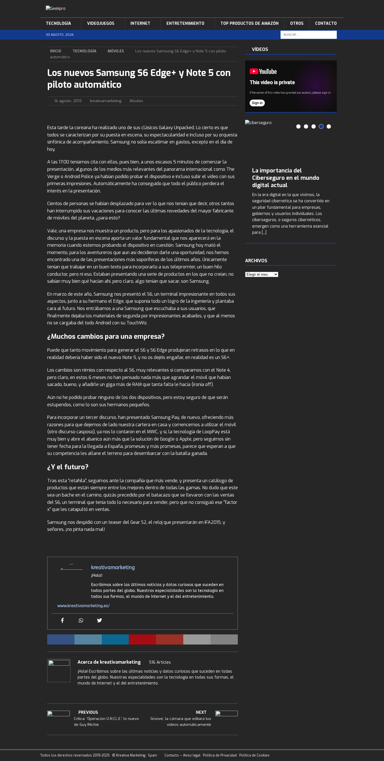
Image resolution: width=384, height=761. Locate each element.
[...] (264, 232)
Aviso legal (191, 755)
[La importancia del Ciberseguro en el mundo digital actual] (291, 140)
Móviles (136, 100)
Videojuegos (100, 23)
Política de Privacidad (220, 755)
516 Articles (160, 662)
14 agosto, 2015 (68, 100)
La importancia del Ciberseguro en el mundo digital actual (285, 178)
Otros (297, 23)
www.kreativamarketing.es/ (83, 605)
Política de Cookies (254, 755)
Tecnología (58, 23)
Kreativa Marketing (130, 755)
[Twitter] (99, 621)
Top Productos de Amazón (249, 23)
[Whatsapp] (80, 621)
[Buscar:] (309, 34)
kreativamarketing (105, 100)
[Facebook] (62, 621)
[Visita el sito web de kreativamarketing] (49, 692)
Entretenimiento (185, 23)
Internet (140, 23)
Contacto (326, 23)
